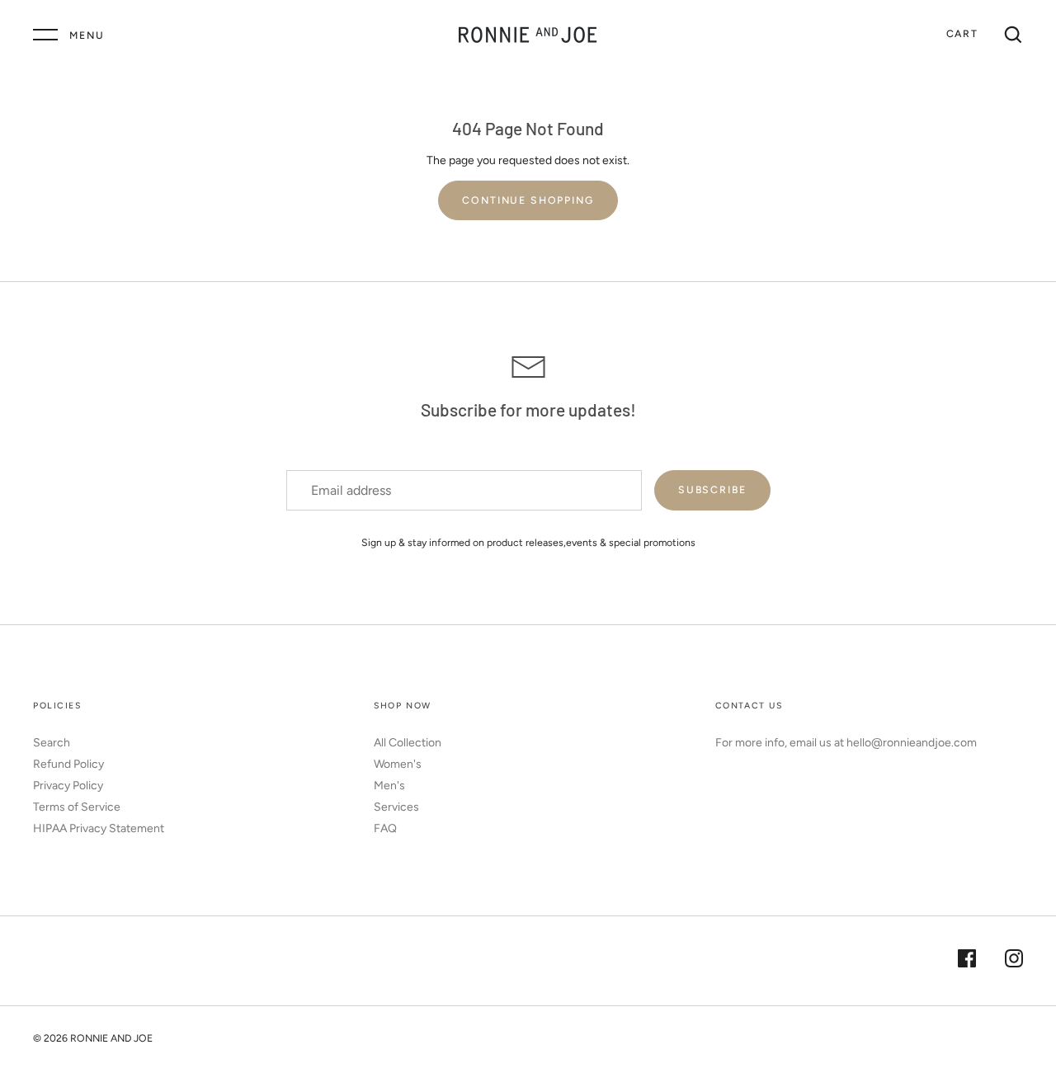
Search (51, 743)
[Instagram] (1014, 960)
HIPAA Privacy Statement (98, 828)
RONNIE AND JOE (111, 1038)
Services (396, 807)
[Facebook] (967, 960)
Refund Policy (68, 764)
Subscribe (712, 489)
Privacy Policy (68, 786)
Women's (398, 764)
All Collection (407, 743)
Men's (389, 786)
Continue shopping (527, 200)
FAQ (385, 828)
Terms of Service (76, 807)
